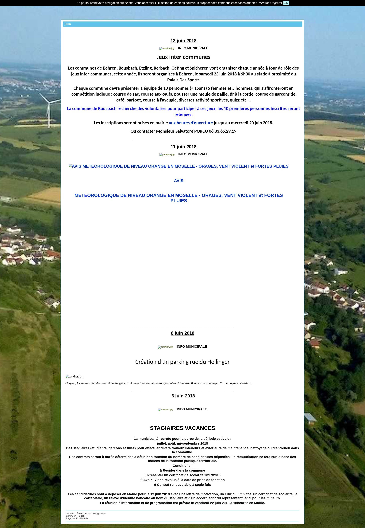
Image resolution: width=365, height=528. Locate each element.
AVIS (178, 180)
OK (286, 3)
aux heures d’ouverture (191, 123)
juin (68, 24)
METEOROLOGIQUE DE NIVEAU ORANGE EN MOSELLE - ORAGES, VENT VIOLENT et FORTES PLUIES (179, 198)
